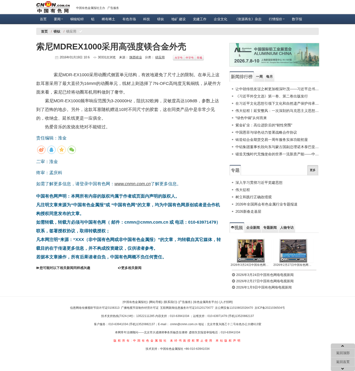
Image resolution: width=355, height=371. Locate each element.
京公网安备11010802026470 (234, 307)
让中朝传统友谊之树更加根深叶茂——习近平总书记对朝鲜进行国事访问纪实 (277, 89)
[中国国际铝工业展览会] (274, 55)
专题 (235, 170)
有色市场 (129, 19)
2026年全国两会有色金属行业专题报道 (266, 204)
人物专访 (287, 227)
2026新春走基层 (248, 211)
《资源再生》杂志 (248, 19)
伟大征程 (242, 190)
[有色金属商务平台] (205, 302)
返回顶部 (343, 353)
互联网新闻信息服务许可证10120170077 (186, 307)
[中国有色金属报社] (135, 302)
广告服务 (113, 8)
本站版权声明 (229, 340)
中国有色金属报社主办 (90, 8)
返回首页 (343, 362)
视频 (238, 227)
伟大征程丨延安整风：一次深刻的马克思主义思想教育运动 (277, 111)
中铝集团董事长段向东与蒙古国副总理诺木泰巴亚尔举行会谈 (277, 147)
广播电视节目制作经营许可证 (140, 307)
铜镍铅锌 (77, 19)
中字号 (190, 57)
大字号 (179, 57)
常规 (199, 57)
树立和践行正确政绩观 (253, 197)
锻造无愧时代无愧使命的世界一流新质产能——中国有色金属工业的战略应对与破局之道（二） (277, 154)
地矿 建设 (178, 19)
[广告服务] (185, 302)
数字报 (297, 19)
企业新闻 (253, 227)
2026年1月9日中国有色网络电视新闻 (263, 287)
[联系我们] (170, 302)
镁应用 (160, 57)
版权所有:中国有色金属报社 (141, 340)
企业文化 (220, 19)
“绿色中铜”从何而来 (251, 118)
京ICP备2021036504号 (270, 307)
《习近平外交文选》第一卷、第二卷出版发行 (271, 96)
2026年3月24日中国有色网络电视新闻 (251, 265)
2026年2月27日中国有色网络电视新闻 (293, 265)
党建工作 (199, 19)
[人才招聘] (226, 302)
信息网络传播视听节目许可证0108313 (95, 307)
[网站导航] (155, 302)
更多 (313, 170)
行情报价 (275, 19)
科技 (146, 19)
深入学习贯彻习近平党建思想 (259, 182)
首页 (43, 19)
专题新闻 (270, 227)
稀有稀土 (108, 19)
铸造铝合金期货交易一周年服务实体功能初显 (271, 139)
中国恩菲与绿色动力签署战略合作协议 (266, 132)
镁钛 (160, 19)
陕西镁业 (135, 57)
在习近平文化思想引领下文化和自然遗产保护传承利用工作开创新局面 (277, 103)
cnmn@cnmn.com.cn (184, 324)
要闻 (57, 19)
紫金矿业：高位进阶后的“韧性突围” (263, 125)
